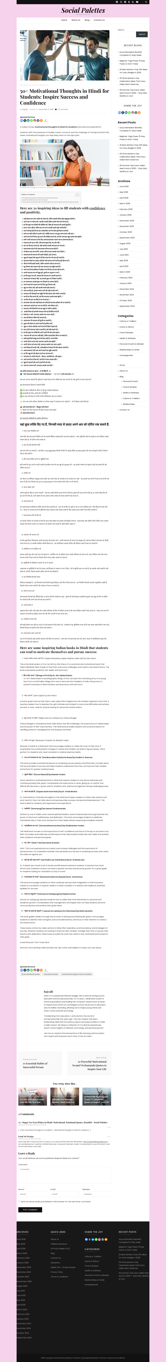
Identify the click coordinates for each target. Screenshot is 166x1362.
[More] (41, 120)
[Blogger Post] (38, 120)
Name (21, 1189)
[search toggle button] (146, 2)
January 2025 (126, 283)
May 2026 (124, 192)
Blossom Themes (99, 1358)
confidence (97, 208)
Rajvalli (25, 109)
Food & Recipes (126, 332)
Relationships (129, 404)
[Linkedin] (28, 120)
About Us (75, 20)
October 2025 (126, 232)
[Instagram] (34, 120)
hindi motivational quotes (31, 974)
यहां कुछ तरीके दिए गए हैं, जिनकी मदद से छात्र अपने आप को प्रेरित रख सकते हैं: (35, 200)
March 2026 (125, 203)
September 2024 (127, 306)
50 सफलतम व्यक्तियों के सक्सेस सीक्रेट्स (34, 418)
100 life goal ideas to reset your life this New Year (32, 1100)
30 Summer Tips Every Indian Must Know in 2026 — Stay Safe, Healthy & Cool (133, 93)
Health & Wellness (128, 338)
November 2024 (127, 294)
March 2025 (125, 272)
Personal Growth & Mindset (34, 85)
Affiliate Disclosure (59, 1244)
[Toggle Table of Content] (76, 195)
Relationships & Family (129, 349)
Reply (109, 1127)
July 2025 (124, 249)
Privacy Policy (57, 1272)
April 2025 (124, 266)
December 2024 (127, 289)
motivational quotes (51, 974)
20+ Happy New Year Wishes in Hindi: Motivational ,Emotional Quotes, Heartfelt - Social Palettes (62, 1122)
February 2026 (126, 209)
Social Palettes (83, 9)
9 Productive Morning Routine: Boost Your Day (63, 1100)
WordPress (121, 1358)
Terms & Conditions (59, 1276)
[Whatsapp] (31, 120)
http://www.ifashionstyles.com (95, 1142)
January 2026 (126, 215)
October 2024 (126, 300)
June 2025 (124, 255)
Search (121, 30)
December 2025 (127, 220)
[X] (24, 120)
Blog (87, 20)
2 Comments (63, 109)
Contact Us (99, 20)
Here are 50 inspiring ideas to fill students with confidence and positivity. (40, 198)
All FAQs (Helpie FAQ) (60, 1248)
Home (64, 20)
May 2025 (124, 260)
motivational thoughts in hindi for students (76, 974)
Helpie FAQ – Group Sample (63, 1267)
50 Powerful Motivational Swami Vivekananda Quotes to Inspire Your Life (96, 1099)
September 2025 (127, 237)
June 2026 (124, 186)
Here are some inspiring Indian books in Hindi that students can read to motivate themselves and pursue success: (50, 202)
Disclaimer (55, 1262)
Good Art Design (26, 1136)
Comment (22, 1164)
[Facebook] (21, 120)
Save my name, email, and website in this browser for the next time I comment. (56, 1201)
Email (53, 1189)
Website (86, 1189)
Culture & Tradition (128, 321)
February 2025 (126, 277)
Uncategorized (126, 355)
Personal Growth (130, 381)
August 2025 (125, 243)
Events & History (127, 327)
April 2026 (124, 198)
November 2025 (127, 226)
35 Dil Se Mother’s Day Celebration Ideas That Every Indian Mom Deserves (132, 81)
